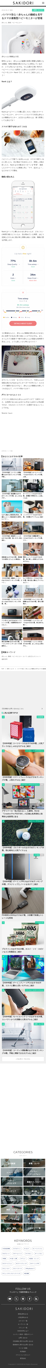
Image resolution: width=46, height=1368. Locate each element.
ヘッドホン (39, 1253)
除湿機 (27, 1273)
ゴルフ (27, 1248)
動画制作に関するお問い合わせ (23, 1344)
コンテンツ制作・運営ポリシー (23, 1334)
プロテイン (18, 1248)
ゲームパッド (18, 1253)
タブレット (7, 1253)
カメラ (25, 656)
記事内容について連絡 (7, 451)
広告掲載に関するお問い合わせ (23, 1341)
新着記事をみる (23, 1314)
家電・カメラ (38, 10)
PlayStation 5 (30, 1268)
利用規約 (23, 1351)
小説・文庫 (14, 1258)
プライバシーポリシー (23, 1355)
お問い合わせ (23, 1338)
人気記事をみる (23, 1317)
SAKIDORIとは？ (23, 1331)
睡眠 (9, 22)
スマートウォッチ (22, 1263)
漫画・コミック (34, 1258)
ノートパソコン (38, 1248)
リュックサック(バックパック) (12, 1273)
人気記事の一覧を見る (23, 1059)
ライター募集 (23, 1348)
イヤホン (29, 1253)
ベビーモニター (17, 22)
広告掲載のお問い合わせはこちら (13, 708)
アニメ (23, 1258)
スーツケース (18, 1268)
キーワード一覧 (23, 1324)
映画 (5, 1258)
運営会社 (23, 1358)
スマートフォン (8, 1263)
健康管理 (4, 659)
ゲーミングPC (35, 1263)
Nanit (10, 413)
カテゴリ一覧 (23, 1321)
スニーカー (7, 1268)
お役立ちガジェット (34, 656)
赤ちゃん (4, 22)
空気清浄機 (7, 1248)
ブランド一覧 (23, 1328)
